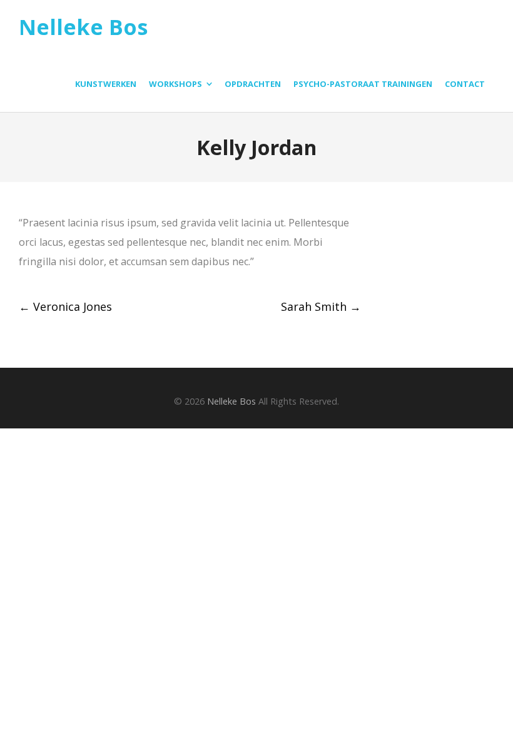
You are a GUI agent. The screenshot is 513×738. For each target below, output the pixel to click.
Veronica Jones (65, 306)
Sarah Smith (321, 306)
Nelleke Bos (83, 27)
